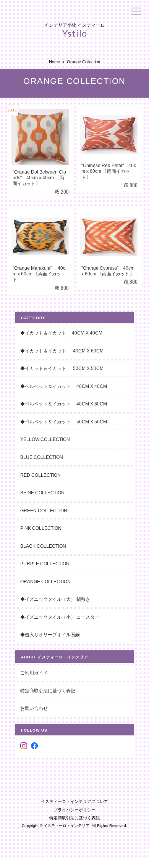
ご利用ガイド (34, 672)
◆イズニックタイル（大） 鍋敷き (55, 599)
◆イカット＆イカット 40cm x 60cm (62, 350)
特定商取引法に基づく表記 (47, 690)
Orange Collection (45, 581)
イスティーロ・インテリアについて (74, 801)
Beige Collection (42, 492)
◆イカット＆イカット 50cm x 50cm (66, 368)
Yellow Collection (45, 439)
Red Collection (40, 475)
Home (54, 62)
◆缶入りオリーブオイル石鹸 (50, 634)
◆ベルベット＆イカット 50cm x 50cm (63, 421)
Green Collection (43, 510)
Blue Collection (41, 457)
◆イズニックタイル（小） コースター (59, 616)
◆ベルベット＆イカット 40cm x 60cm (63, 403)
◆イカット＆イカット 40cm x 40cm (61, 332)
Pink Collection (41, 528)
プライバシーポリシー (74, 810)
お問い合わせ (34, 708)
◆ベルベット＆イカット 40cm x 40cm (63, 386)
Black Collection (43, 546)
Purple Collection (45, 563)
